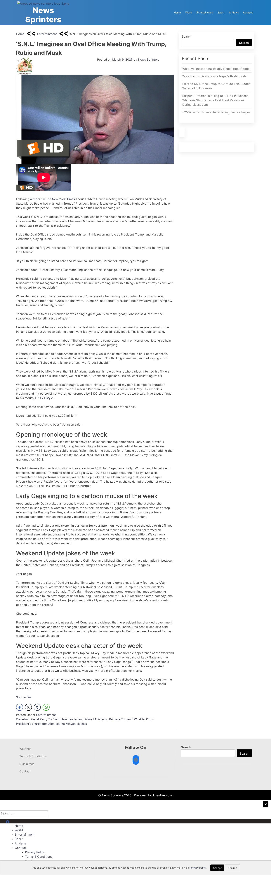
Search (186, 36)
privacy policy (198, 867)
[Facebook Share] (19, 707)
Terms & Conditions (33, 756)
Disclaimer (26, 764)
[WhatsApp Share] (46, 707)
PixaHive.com (162, 795)
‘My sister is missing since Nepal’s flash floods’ (214, 76)
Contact (248, 12)
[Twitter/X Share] (28, 707)
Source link (24, 697)
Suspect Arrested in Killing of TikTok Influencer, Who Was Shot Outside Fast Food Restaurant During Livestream (215, 100)
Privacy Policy (35, 852)
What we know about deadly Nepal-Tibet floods (215, 69)
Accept (217, 867)
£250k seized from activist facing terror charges (216, 112)
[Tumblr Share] (37, 707)
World (188, 12)
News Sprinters (43, 15)
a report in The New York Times (52, 199)
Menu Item (13, 821)
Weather (25, 749)
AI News (234, 12)
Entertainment (205, 12)
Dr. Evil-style (44, 398)
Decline (232, 867)
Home (177, 12)
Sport (221, 12)
